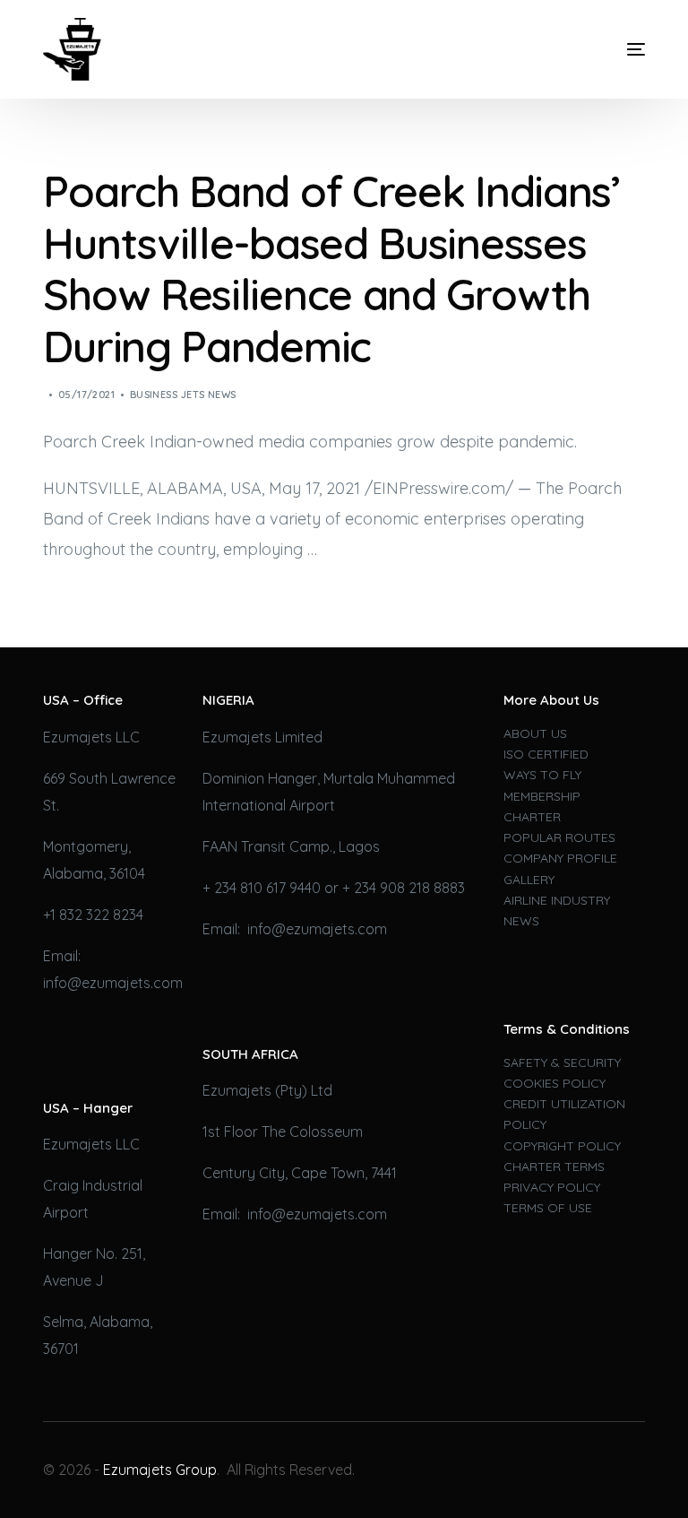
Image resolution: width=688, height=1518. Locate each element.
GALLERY (529, 880)
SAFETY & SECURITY (562, 1062)
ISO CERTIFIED (546, 754)
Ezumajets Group (160, 1470)
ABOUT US (535, 733)
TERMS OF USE (547, 1208)
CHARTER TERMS (554, 1166)
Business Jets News (183, 394)
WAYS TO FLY (542, 775)
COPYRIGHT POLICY (562, 1146)
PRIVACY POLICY (551, 1187)
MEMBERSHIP (541, 796)
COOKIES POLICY (554, 1083)
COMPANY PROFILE (560, 858)
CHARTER (532, 817)
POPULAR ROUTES (559, 837)
